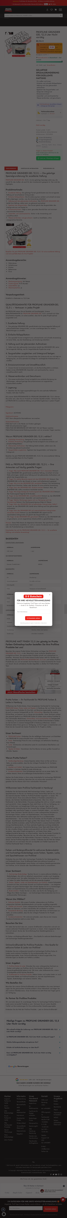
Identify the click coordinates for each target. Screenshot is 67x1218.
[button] (4, 1214)
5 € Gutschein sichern (33, 618)
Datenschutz (44, 623)
